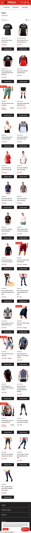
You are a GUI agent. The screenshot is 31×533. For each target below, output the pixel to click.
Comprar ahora (23, 49)
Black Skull (5, 68)
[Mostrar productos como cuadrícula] (26, 20)
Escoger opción (8, 49)
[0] (28, 2)
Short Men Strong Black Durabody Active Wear (7, 455)
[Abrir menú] (2, 2)
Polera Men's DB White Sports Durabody (22, 168)
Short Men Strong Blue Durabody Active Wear (22, 421)
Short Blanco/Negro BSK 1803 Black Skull (23, 104)
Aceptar (5, 529)
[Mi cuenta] (25, 2)
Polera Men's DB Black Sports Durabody (7, 230)
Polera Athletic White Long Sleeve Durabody (22, 230)
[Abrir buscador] (22, 2)
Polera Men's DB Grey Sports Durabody (22, 199)
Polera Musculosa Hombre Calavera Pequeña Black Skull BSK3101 (22, 388)
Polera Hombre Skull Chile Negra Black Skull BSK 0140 (7, 72)
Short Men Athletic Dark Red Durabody (23, 260)
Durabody (4, 101)
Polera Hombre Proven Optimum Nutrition (22, 41)
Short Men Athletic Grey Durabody (7, 354)
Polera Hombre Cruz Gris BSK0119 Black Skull (8, 323)
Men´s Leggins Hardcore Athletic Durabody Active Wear (8, 292)
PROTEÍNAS (25, 7)
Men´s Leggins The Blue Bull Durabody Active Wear (22, 455)
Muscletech (4, 38)
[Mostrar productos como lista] (28, 20)
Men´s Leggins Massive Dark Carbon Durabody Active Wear (7, 488)
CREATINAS (15, 7)
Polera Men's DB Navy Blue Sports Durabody (7, 199)
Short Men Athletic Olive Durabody (8, 104)
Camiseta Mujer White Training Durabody (7, 138)
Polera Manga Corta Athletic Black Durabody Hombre (7, 387)
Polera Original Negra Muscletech (7, 41)
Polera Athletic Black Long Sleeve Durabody (7, 260)
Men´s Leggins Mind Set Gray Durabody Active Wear (22, 292)
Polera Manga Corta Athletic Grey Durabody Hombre (22, 355)
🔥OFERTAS (6, 7)
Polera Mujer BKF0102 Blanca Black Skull (22, 138)
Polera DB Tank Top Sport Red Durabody (6, 168)
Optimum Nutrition (21, 38)
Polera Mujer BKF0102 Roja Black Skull (22, 71)
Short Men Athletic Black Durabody (23, 323)
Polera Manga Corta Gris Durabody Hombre (7, 421)
